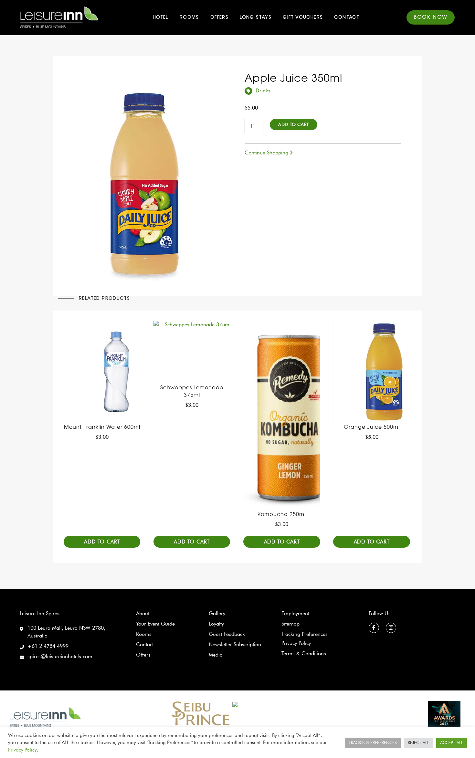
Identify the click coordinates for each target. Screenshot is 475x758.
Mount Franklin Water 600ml (102, 427)
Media (216, 655)
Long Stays (255, 18)
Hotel (160, 18)
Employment (295, 613)
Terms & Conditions (303, 653)
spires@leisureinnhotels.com (59, 656)
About (142, 613)
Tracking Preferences (304, 634)
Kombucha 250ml (282, 514)
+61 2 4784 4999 (48, 646)
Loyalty (216, 624)
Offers (219, 18)
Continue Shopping (267, 153)
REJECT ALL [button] (418, 742)
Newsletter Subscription (235, 644)
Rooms (189, 18)
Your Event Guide (155, 624)
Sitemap (290, 624)
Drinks (263, 91)
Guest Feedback (227, 634)
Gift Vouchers (303, 18)
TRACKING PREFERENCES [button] (373, 742)
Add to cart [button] (102, 542)
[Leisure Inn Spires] (45, 716)
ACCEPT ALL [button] (451, 742)
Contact (346, 18)
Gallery (217, 613)
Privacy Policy (296, 643)
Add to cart (293, 124)
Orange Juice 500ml (372, 427)
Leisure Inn (60, 17)
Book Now (431, 17)
